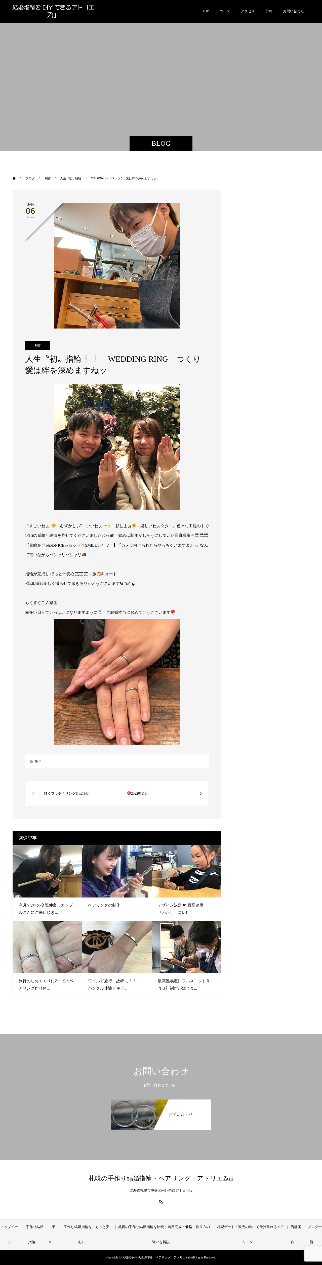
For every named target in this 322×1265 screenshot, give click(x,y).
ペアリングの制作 (104, 905)
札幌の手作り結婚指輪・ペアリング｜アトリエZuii (161, 1178)
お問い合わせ (293, 11)
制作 (38, 345)
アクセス (248, 11)
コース (225, 11)
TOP (205, 11)
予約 (268, 11)
